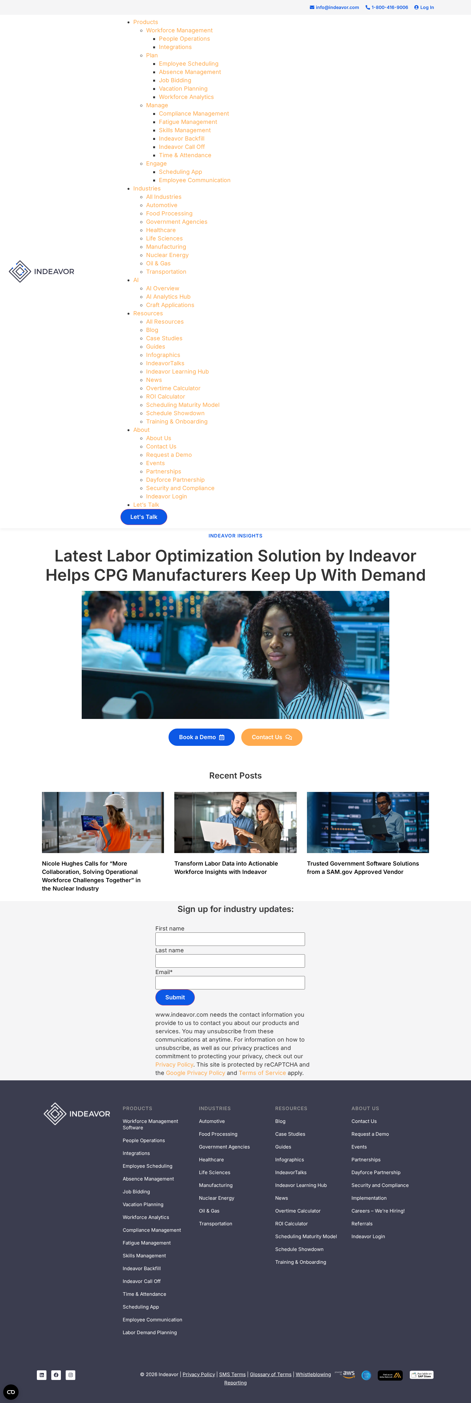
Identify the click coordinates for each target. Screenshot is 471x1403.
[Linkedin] (41, 1375)
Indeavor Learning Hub (177, 371)
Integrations (175, 47)
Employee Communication (195, 180)
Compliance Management (194, 113)
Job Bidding (175, 80)
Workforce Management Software (150, 1124)
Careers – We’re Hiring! (378, 1211)
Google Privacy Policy (195, 1072)
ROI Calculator (165, 396)
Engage (156, 163)
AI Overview (162, 288)
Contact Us (161, 446)
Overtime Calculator (173, 388)
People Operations (184, 38)
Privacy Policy (174, 1064)
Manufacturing (166, 246)
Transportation (166, 271)
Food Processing (169, 213)
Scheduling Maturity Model (182, 404)
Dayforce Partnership (175, 479)
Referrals (362, 1224)
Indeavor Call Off (182, 146)
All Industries (164, 196)
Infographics (163, 354)
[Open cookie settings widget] (11, 1392)
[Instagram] (70, 1375)
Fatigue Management (188, 121)
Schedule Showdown (175, 413)
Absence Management (190, 72)
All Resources (165, 321)
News (154, 379)
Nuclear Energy (167, 255)
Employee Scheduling (147, 1166)
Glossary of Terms (271, 1374)
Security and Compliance (180, 488)
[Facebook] (56, 1375)
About (141, 429)
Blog (152, 330)
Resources (148, 313)
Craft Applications (170, 305)
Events (155, 463)
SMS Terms (232, 1374)
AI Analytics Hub (168, 296)
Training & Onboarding (177, 421)
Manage (157, 105)
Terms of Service (262, 1072)
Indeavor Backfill (181, 138)
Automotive (162, 205)
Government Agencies (177, 221)
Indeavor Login (166, 496)
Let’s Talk (146, 504)
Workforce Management (179, 30)
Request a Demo (169, 454)
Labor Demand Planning (150, 1332)
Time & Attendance (185, 155)
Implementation (369, 1198)
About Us (158, 438)
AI (136, 280)
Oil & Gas (158, 263)
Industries (147, 188)
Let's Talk (143, 516)
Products (145, 22)
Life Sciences (164, 238)
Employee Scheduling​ (189, 63)
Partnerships (163, 471)
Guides (155, 346)
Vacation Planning (183, 88)
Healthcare (161, 230)
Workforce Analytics (186, 96)
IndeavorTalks (165, 363)
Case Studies (164, 338)
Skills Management (185, 130)
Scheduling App (180, 171)
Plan (152, 55)
